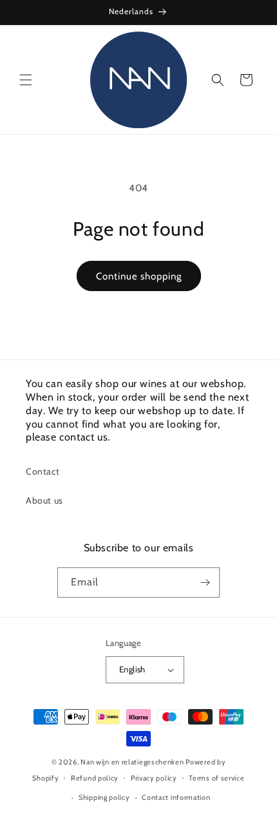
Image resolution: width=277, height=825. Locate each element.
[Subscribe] (205, 582)
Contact (42, 471)
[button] (26, 80)
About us (44, 500)
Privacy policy (154, 777)
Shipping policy (104, 797)
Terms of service (216, 777)
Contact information (176, 797)
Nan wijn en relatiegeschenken (132, 761)
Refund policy (95, 777)
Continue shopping (139, 276)
